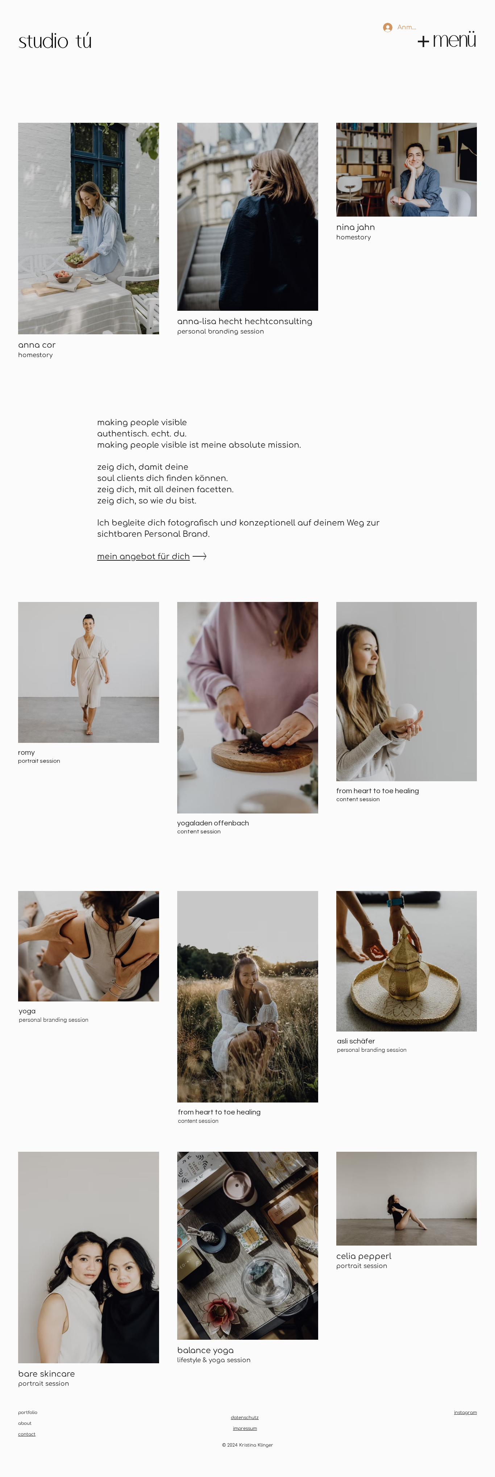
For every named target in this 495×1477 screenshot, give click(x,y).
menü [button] (455, 38)
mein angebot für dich (143, 556)
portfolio (27, 1412)
